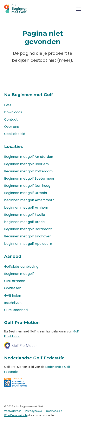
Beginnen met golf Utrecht (25, 193)
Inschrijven (12, 302)
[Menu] (78, 9)
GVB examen (14, 281)
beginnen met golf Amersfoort (29, 200)
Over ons (11, 126)
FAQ (7, 104)
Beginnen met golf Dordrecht (28, 229)
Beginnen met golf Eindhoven (27, 236)
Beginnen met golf (19, 273)
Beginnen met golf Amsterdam (29, 156)
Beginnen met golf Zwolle (24, 214)
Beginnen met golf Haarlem (26, 164)
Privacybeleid (33, 411)
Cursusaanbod (16, 310)
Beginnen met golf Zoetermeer (29, 178)
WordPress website (15, 415)
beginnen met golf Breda (24, 222)
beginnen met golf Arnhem (26, 207)
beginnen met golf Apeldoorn (28, 243)
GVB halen (12, 295)
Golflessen (12, 288)
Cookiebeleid (14, 133)
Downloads (13, 112)
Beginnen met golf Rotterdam (28, 171)
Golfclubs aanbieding (21, 266)
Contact (11, 119)
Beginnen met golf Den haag (27, 185)
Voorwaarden (12, 411)
